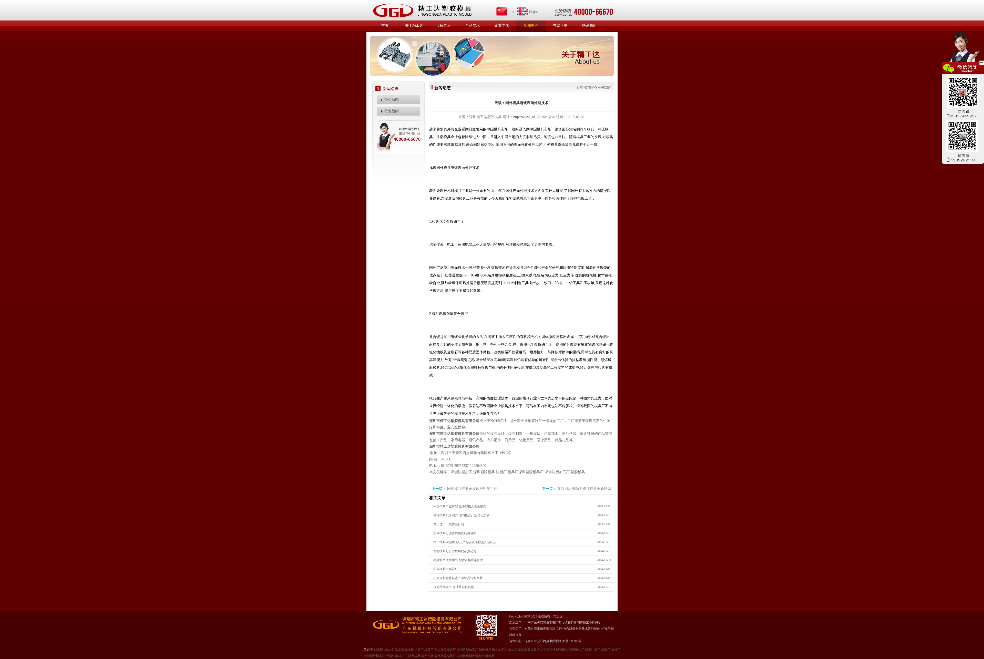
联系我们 (589, 25)
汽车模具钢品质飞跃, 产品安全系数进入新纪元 (464, 542)
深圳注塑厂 (592, 650)
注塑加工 (511, 650)
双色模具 (414, 656)
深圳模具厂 (576, 650)
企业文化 (502, 25)
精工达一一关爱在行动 (448, 524)
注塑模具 (488, 656)
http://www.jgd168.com (530, 117)
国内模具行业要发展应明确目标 (472, 489)
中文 (512, 12)
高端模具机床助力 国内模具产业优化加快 (461, 515)
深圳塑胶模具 (484, 472)
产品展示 (472, 25)
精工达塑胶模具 (422, 10)
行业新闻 (391, 111)
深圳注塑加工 (461, 472)
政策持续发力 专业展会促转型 (453, 587)
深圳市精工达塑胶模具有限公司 (454, 421)
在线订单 (560, 25)
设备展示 (443, 25)
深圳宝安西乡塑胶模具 (552, 650)
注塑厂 (501, 472)
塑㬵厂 (605, 650)
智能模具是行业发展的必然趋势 (454, 551)
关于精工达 (414, 25)
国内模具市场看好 (445, 569)
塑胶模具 (578, 472)
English (533, 12)
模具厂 (513, 472)
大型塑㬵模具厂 (374, 656)
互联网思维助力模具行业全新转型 (584, 489)
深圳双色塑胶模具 (469, 656)
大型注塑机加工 (396, 656)
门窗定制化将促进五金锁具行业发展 (458, 578)
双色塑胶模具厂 (445, 656)
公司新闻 (391, 99)
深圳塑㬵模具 (527, 650)
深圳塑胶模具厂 (531, 472)
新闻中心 (531, 25)
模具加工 (498, 650)
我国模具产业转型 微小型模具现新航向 (459, 506)
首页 (384, 25)
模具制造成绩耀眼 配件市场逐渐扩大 (458, 560)
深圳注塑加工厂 (557, 472)
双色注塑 (427, 656)
